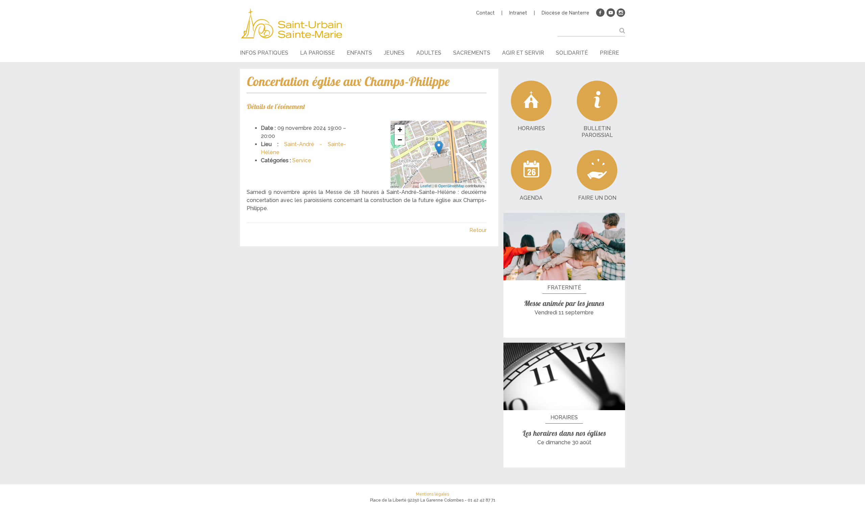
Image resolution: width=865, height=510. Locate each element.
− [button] (400, 140)
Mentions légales (432, 494)
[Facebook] (600, 12)
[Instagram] (620, 12)
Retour (478, 230)
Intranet (518, 13)
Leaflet (425, 185)
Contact (485, 13)
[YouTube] (610, 12)
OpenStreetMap (451, 185)
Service (301, 160)
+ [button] (400, 129)
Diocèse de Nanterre (565, 13)
